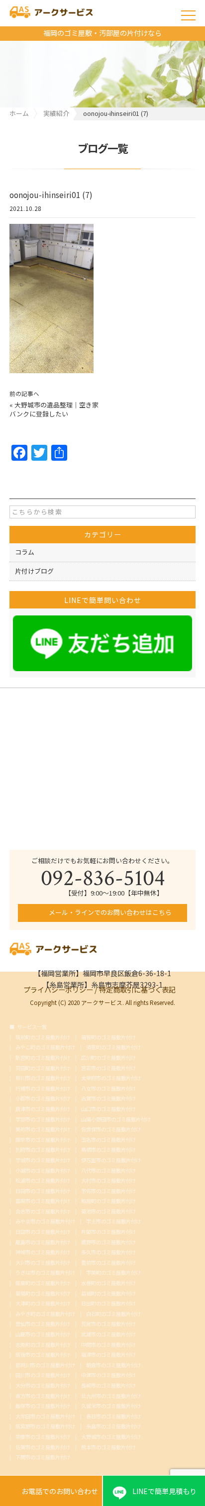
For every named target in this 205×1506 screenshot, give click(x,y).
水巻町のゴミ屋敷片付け (108, 1283)
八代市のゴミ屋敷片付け (108, 1170)
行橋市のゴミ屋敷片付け (42, 1088)
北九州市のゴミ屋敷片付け (111, 1396)
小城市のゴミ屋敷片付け (42, 1170)
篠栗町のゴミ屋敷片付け (42, 1283)
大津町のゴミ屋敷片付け (42, 1303)
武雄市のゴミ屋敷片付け (108, 1334)
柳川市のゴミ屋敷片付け (42, 1078)
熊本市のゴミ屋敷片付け (108, 1447)
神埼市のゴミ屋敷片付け (42, 1252)
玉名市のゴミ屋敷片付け (108, 1139)
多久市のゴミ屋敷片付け (108, 1252)
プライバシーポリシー (58, 989)
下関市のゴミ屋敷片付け (42, 1457)
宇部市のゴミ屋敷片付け (42, 1119)
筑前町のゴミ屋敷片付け (42, 1037)
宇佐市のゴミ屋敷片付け (108, 1191)
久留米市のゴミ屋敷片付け (111, 1406)
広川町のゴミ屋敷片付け (108, 1057)
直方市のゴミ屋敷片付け (42, 1396)
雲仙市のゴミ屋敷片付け (42, 1323)
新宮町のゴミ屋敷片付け (42, 1057)
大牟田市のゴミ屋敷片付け (45, 1416)
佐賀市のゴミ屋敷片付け (42, 1447)
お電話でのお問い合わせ (51, 1492)
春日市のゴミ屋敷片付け (113, 1416)
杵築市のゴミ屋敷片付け (108, 1231)
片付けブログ (34, 571)
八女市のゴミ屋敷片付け (108, 1088)
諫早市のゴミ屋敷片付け (42, 1139)
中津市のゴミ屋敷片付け (108, 1375)
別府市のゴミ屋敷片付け (42, 1149)
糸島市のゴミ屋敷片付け (113, 1426)
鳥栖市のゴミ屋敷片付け (108, 1149)
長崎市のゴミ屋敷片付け (108, 1385)
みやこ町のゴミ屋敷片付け (45, 1047)
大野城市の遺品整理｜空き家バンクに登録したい (54, 409)
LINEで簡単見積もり (164, 1491)
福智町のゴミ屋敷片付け (108, 1037)
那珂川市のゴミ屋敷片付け (45, 1365)
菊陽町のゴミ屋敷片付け (42, 1293)
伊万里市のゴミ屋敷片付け (111, 1160)
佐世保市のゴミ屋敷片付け (111, 1129)
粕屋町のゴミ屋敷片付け (108, 1201)
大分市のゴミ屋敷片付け (42, 1385)
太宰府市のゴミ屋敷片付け (111, 1078)
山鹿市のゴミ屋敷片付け (42, 1334)
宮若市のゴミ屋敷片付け (108, 1068)
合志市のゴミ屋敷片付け (42, 1211)
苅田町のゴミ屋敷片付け (42, 1068)
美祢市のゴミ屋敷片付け (42, 1129)
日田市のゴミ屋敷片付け (42, 1191)
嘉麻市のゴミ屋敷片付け (42, 1201)
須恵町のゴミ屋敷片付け (113, 1047)
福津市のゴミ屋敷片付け (108, 1354)
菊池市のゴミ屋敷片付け (108, 1211)
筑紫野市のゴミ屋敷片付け (45, 1426)
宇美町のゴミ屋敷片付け (113, 1272)
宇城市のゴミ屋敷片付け (42, 1160)
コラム (24, 552)
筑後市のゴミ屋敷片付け (42, 1354)
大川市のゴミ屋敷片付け (42, 1262)
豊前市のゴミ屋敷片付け (108, 1262)
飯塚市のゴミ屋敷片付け (42, 1406)
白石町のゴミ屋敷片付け (113, 1313)
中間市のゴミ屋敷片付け (108, 1344)
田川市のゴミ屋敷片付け (42, 1375)
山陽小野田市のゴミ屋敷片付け (116, 1119)
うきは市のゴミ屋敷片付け (45, 1272)
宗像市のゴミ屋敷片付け (42, 1436)
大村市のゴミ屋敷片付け (108, 1180)
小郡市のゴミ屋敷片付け (42, 1098)
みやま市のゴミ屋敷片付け (45, 1221)
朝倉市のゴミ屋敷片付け (113, 1365)
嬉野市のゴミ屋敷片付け (108, 1242)
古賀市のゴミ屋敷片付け (108, 1098)
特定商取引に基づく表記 (137, 989)
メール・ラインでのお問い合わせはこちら (109, 912)
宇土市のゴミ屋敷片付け (113, 1221)
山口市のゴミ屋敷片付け (108, 1108)
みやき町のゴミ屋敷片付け (45, 1313)
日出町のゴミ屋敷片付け (108, 1303)
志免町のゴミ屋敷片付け (42, 1344)
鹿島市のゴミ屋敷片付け (42, 1242)
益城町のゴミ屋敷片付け (108, 1293)
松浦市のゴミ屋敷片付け (42, 1180)
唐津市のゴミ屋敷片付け (42, 1108)
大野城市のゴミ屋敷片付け (111, 1436)
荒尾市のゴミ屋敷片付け (108, 1323)
